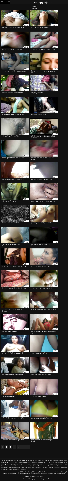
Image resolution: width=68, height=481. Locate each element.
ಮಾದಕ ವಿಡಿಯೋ (17, 473)
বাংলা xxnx (6, 465)
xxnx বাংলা (52, 460)
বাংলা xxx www (63, 465)
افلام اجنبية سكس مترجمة (36, 478)
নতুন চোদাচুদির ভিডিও (42, 462)
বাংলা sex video (4, 472)
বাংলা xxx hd (22, 465)
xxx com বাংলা (58, 460)
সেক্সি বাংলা (45, 472)
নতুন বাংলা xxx (50, 462)
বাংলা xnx (55, 464)
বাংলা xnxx (59, 464)
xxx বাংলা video (13, 462)
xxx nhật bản (56, 472)
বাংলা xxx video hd (47, 465)
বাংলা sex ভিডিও (21, 464)
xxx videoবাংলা (6, 462)
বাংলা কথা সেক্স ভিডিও (13, 469)
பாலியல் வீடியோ (27, 472)
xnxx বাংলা (47, 460)
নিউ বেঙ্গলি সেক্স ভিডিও (57, 462)
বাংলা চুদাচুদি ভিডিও (20, 472)
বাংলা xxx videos (56, 465)
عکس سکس (46, 478)
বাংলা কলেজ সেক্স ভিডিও (21, 469)
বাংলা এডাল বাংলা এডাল (43, 467)
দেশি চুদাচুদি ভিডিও (33, 462)
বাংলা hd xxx (9, 464)
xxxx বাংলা (50, 472)
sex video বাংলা (9, 460)
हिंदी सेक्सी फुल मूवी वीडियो (37, 472)
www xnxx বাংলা (25, 460)
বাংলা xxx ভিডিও (4, 467)
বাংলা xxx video (28, 465)
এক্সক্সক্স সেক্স (27, 462)
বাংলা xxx (17, 465)
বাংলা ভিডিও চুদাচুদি (9, 473)
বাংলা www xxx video (47, 464)
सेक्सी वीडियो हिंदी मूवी (25, 473)
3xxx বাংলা (3, 460)
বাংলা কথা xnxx (61, 467)
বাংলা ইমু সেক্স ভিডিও (25, 467)
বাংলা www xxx (38, 464)
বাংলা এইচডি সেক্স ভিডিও (34, 467)
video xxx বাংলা (17, 460)
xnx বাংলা (42, 460)
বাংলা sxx (32, 464)
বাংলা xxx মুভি (11, 467)
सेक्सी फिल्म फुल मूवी (49, 473)
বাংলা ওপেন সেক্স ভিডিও (53, 467)
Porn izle (28, 478)
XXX (33, 6)
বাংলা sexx (28, 464)
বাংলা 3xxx (3, 464)
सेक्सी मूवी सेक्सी (41, 473)
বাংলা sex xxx (15, 464)
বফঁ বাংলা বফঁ (64, 462)
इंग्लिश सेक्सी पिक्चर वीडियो (59, 473)
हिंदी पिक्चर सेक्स (34, 473)
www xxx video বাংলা (35, 460)
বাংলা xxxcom (17, 467)
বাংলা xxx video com (37, 465)
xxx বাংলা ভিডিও (21, 462)
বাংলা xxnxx (11, 465)
